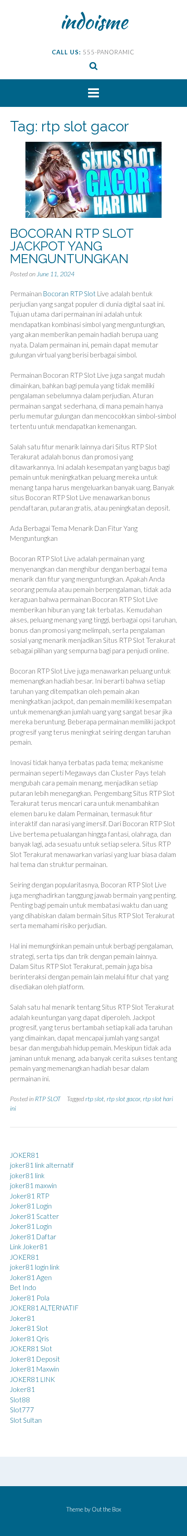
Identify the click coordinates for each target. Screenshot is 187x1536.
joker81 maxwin (33, 1185)
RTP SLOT (48, 1099)
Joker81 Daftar (33, 1237)
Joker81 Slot (29, 1328)
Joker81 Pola (29, 1298)
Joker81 (22, 1318)
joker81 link (27, 1175)
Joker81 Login (31, 1206)
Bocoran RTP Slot (69, 293)
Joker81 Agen (31, 1277)
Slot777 (22, 1410)
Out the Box (106, 1509)
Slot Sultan (26, 1420)
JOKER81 (24, 1155)
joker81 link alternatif (42, 1165)
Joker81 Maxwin (34, 1369)
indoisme (94, 21)
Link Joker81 (29, 1246)
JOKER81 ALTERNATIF (44, 1308)
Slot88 (20, 1400)
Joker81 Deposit (35, 1359)
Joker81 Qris (29, 1338)
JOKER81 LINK (32, 1379)
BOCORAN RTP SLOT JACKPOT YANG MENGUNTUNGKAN (71, 246)
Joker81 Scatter (34, 1216)
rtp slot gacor (123, 1099)
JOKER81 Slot (31, 1348)
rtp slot (94, 1099)
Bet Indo (23, 1287)
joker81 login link (34, 1267)
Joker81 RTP (29, 1196)
